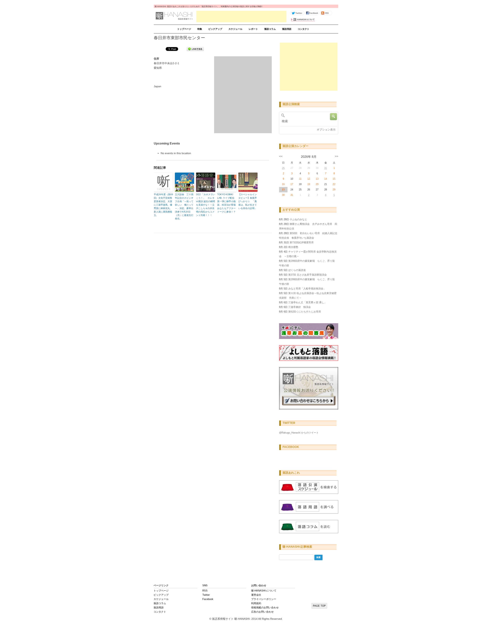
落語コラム (270, 29)
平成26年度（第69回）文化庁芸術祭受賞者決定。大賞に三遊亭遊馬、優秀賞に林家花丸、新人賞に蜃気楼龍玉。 (163, 205)
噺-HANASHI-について (263, 590)
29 (334, 189)
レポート (253, 29)
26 (283, 168)
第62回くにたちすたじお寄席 (304, 311)
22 (334, 184)
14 (325, 178)
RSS (205, 590)
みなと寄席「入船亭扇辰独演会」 (307, 288)
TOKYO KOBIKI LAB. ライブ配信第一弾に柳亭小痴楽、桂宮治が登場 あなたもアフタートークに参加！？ (226, 203)
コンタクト (303, 29)
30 (283, 195)
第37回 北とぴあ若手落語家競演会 (307, 274)
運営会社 (256, 594)
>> (336, 156)
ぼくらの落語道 (297, 270)
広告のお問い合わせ (262, 611)
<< (281, 156)
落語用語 (286, 29)
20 (317, 184)
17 (291, 184)
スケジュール (235, 29)
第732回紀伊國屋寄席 (302, 242)
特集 (199, 29)
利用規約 (256, 603)
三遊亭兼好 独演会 (299, 307)
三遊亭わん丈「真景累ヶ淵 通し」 (307, 302)
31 (325, 168)
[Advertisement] (241, 16)
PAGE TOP (319, 605)
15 (334, 178)
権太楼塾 (293, 247)
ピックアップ (215, 29)
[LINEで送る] (195, 48)
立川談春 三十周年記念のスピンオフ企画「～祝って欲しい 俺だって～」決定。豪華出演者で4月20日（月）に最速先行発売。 (184, 206)
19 (308, 184)
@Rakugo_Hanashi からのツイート (299, 432)
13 (317, 178)
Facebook (207, 599)
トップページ (184, 29)
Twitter (206, 594)
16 (283, 184)
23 (283, 189)
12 (308, 178)
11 (300, 178)
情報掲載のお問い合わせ (265, 607)
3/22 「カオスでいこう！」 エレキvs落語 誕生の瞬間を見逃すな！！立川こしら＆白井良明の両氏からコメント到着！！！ (205, 205)
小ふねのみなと (298, 219)
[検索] (307, 121)
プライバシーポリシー (263, 599)
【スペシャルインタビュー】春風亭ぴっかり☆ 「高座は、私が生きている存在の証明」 (247, 201)
